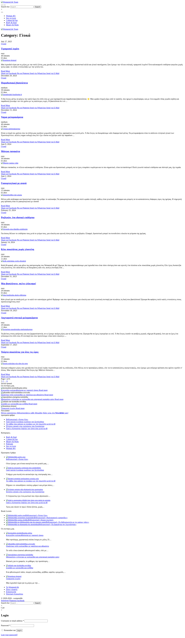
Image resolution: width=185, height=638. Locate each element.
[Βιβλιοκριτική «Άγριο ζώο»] (15, 515)
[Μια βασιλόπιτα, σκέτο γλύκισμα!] (92, 295)
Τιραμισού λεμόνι (8, 408)
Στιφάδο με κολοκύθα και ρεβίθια (15, 404)
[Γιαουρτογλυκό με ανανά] (92, 195)
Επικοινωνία (11, 592)
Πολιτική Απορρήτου (14, 594)
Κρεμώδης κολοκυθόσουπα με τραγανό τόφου (20, 390)
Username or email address (12, 621)
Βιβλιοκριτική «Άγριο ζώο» (17, 419)
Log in (19, 630)
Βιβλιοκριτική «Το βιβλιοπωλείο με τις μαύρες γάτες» (67, 522)
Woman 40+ (11, 448)
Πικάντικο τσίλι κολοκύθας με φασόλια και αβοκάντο (22, 395)
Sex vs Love (11, 446)
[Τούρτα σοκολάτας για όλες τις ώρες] (92, 363)
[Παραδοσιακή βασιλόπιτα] (92, 94)
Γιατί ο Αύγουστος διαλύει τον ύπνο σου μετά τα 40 (26, 428)
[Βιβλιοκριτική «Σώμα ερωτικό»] (17, 520)
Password (5, 625)
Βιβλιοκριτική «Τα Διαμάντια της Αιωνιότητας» (57, 524)
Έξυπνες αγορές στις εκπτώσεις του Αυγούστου (25, 426)
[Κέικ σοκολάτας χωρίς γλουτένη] (92, 261)
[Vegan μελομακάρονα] (92, 129)
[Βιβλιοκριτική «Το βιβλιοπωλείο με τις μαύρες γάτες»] (26, 522)
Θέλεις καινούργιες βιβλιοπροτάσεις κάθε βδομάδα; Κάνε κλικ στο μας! (34, 413)
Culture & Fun (12, 439)
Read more (43, 390)
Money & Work (12, 442)
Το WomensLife (12, 587)
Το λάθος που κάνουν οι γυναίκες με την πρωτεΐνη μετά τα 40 (30, 424)
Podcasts (9, 444)
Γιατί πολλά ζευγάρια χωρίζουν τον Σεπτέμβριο (25, 422)
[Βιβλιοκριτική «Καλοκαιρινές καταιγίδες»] (20, 518)
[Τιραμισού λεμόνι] (92, 60)
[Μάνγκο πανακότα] (92, 163)
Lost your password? (9, 635)
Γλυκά (3, 44)
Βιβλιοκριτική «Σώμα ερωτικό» (41, 520)
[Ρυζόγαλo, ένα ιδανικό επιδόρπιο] (92, 229)
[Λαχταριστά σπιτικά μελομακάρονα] (92, 329)
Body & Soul (11, 437)
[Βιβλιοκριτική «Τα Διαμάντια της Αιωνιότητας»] (22, 524)
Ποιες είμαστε (11, 589)
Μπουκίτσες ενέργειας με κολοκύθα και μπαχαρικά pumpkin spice (28, 399)
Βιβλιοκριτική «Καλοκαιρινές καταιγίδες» (51, 518)
